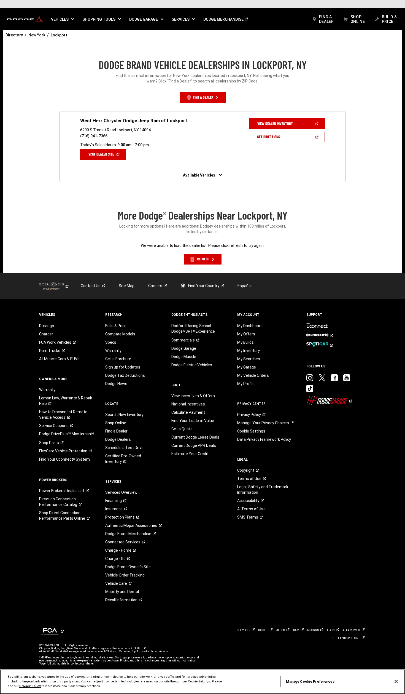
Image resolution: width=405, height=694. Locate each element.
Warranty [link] (47, 390)
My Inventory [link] (248, 350)
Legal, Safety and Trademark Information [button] (262, 490)
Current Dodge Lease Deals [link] (195, 437)
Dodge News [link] (116, 383)
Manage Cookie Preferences (310, 681)
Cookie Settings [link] (251, 431)
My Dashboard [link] (250, 326)
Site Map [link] (126, 286)
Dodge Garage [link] (183, 348)
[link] (25, 19)
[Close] (396, 681)
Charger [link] (46, 334)
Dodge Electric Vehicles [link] (191, 365)
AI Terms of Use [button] (251, 509)
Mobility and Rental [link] (122, 591)
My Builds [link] (245, 342)
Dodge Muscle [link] (183, 356)
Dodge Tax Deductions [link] (125, 375)
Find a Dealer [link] (116, 431)
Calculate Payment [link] (188, 412)
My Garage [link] (246, 367)
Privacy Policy (30, 686)
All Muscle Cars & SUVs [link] (59, 359)
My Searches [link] (248, 359)
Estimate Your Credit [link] (190, 454)
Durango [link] (46, 326)
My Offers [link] (246, 334)
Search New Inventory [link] (124, 414)
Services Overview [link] (121, 492)
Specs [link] (110, 342)
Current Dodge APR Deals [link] (193, 445)
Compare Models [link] (120, 334)
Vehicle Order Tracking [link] (125, 575)
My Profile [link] (246, 383)
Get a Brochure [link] (118, 359)
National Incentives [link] (188, 404)
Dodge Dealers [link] (118, 439)
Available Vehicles (199, 175)
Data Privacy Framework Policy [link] (264, 439)
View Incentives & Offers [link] (193, 396)
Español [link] (244, 286)
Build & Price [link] (115, 326)
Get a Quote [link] (182, 429)
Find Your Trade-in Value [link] (192, 420)
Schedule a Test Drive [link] (124, 447)
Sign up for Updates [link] (122, 367)
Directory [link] (14, 35)
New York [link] (36, 35)
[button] (62, 19)
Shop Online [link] (115, 423)
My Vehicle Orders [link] (253, 375)
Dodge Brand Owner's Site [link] (128, 567)
